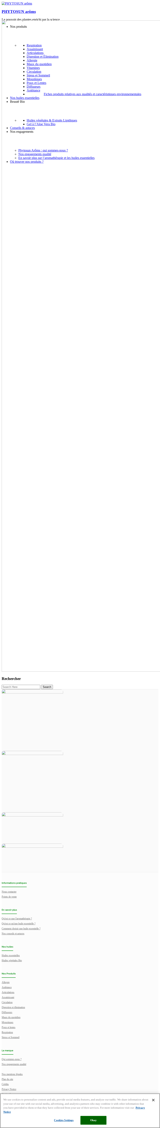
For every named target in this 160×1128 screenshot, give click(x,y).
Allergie (6, 982)
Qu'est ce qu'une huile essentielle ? (18, 923)
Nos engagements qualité (14, 1064)
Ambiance (7, 987)
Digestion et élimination (13, 1007)
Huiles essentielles (11, 955)
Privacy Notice (9, 1089)
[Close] (153, 1100)
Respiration (7, 1032)
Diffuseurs (7, 1012)
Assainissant (8, 997)
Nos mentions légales (12, 1074)
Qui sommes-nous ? (11, 1059)
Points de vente (9, 896)
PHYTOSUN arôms (19, 11)
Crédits (5, 1084)
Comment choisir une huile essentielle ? (21, 928)
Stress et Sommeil (10, 1037)
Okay (93, 1120)
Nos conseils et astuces (13, 933)
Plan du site (7, 1079)
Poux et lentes (8, 1027)
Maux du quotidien (11, 1017)
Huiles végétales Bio (12, 960)
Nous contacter (9, 891)
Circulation (7, 1002)
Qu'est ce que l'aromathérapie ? (17, 918)
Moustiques (7, 1022)
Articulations (8, 992)
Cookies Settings (64, 1120)
